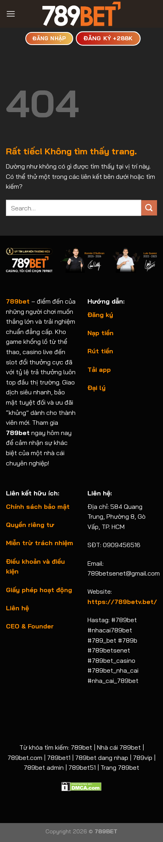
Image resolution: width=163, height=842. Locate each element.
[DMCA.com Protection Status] (81, 786)
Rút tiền (100, 351)
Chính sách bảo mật (38, 506)
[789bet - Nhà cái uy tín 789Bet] (81, 13)
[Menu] (10, 13)
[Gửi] (149, 208)
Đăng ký (100, 315)
